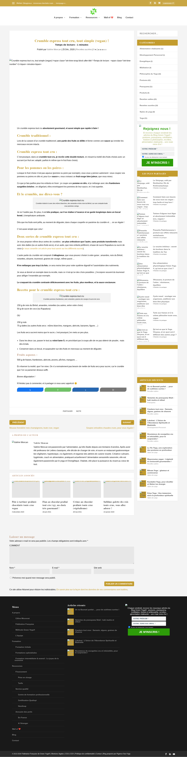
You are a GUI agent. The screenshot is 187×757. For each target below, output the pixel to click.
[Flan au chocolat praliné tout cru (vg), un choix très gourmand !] (56, 489)
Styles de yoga (146, 112)
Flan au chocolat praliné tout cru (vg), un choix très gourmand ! (55, 505)
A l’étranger (23, 723)
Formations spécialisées (26, 653)
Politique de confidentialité (85, 754)
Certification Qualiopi (27, 700)
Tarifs (20, 683)
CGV (72, 754)
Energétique (145, 61)
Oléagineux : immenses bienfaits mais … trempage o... (45, 3)
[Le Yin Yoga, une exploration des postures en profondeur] (143, 449)
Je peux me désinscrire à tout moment (155, 157)
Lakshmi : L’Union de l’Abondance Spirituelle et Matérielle (158, 422)
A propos (58, 18)
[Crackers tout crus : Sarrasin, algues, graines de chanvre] (143, 411)
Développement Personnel (151, 55)
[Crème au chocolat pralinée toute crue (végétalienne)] (87, 489)
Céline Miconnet (23, 618)
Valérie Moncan (54, 49)
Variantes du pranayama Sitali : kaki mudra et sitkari (160, 399)
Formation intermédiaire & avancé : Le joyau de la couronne (37, 659)
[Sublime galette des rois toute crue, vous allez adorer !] (118, 489)
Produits (143, 93)
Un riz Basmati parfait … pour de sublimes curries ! (160, 387)
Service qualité (22, 689)
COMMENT (14, 545)
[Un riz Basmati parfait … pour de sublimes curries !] (143, 388)
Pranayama (144, 87)
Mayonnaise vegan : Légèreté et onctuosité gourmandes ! (160, 460)
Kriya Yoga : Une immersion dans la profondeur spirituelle (160, 494)
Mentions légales (57, 754)
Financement (21, 672)
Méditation (144, 68)
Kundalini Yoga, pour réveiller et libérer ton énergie (160, 483)
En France (22, 718)
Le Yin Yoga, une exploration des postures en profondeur (159, 449)
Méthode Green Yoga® (25, 630)
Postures (143, 80)
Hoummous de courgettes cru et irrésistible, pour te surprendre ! (160, 436)
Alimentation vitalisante (150, 49)
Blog (119, 18)
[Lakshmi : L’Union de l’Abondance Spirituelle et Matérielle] (143, 422)
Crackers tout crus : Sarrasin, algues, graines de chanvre (160, 410)
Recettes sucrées (84, 49)
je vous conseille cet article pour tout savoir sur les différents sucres (53, 248)
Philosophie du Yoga (149, 74)
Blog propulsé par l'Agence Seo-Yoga (116, 754)
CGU (67, 754)
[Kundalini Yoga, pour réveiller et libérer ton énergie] (143, 483)
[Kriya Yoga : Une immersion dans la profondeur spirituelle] (143, 495)
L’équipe (19, 636)
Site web (98, 568)
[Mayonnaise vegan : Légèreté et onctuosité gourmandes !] (143, 461)
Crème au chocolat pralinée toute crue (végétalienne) (83, 505)
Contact (129, 18)
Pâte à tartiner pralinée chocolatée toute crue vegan (24, 505)
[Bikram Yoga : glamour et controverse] (143, 472)
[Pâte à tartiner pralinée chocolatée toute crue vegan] (26, 489)
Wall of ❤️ (108, 18)
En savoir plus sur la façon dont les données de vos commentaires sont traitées (91, 589)
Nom (12, 568)
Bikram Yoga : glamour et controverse (158, 471)
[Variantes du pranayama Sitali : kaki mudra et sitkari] (143, 399)
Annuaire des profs (24, 712)
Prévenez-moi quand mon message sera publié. (34, 578)
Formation (74, 18)
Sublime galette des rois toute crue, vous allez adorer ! (116, 505)
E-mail (55, 568)
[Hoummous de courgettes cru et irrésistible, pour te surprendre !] (143, 436)
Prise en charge (25, 677)
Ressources (91, 18)
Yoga (142, 118)
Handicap (22, 706)
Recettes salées (146, 99)
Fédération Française (25, 624)
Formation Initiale (23, 647)
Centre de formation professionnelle (33, 695)
